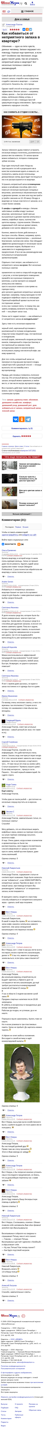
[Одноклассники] (27, 29)
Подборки (4, 1408)
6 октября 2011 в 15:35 (9, 700)
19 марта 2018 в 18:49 (9, 585)
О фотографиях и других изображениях (16, 1373)
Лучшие (25, 527)
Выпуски (4, 1404)
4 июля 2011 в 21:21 (8, 788)
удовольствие (21, 400)
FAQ (16, 1408)
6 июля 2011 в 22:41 (8, 1194)
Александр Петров (14, 943)
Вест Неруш (11, 912)
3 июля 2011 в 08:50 (8, 872)
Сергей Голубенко (10, 742)
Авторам (18, 1411)
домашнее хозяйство (12, 403)
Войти (32, 4)
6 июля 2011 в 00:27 (8, 971)
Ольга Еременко (9, 550)
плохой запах (8, 411)
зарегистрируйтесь (10, 535)
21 (5, 30)
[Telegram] (30, 29)
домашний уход (9, 405)
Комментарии (6, 1418)
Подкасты (4, 1422)
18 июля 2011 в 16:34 (9, 724)
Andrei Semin (7, 582)
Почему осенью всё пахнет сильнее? (28, 504)
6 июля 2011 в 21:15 (8, 1141)
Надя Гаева (11, 785)
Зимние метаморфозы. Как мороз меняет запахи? (30, 466)
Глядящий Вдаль (13, 720)
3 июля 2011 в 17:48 (8, 815)
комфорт (27, 403)
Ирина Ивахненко (9, 696)
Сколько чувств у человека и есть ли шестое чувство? (28, 479)
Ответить (11, 576)
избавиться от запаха (12, 408)
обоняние (33, 400)
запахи (10, 400)
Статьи (3, 1411)
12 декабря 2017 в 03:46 (10, 651)
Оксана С (10, 812)
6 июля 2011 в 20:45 (8, 1119)
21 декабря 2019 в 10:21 (10, 554)
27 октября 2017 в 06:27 (10, 679)
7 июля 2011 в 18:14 (8, 746)
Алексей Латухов (9, 1286)
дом (34, 405)
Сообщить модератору (14, 555)
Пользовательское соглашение (13, 1368)
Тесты (3, 1415)
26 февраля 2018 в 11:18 (10, 611)
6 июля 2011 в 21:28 (8, 1169)
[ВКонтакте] (24, 29)
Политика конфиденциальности (13, 1366)
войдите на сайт (29, 535)
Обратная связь (35, 1410)
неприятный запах (32, 408)
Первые (18, 527)
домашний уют (25, 405)
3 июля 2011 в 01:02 (8, 1289)
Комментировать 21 (22, 428)
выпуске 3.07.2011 (28, 450)
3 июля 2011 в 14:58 (8, 916)
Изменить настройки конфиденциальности (17, 1397)
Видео (3, 1426)
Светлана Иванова (10, 608)
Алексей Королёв (9, 647)
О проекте (19, 1404)
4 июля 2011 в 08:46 (8, 1263)
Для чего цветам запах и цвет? (30, 491)
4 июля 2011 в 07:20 (8, 1219)
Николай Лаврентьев (11, 868)
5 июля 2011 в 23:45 (8, 947)
